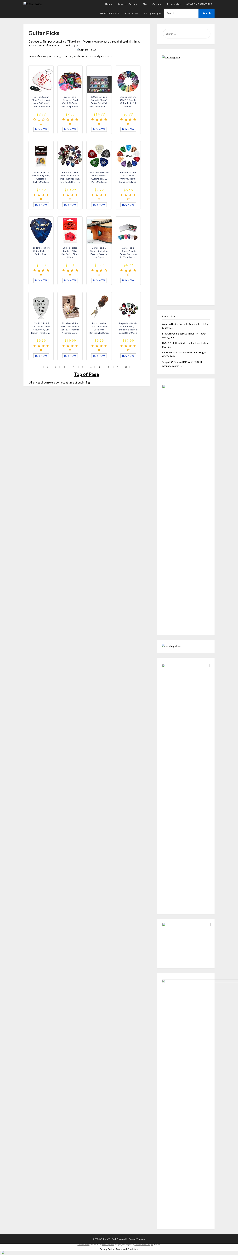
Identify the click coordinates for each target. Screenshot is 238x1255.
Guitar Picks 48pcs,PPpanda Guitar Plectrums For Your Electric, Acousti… (128, 254)
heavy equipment (84, 1245)
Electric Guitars (152, 4)
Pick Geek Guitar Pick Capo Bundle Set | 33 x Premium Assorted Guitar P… (70, 329)
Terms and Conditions (127, 1249)
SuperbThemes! (137, 1239)
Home (108, 4)
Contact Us (131, 13)
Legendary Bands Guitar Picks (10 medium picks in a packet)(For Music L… (128, 329)
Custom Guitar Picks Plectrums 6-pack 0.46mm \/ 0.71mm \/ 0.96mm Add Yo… (41, 103)
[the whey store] (171, 645)
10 (126, 367)
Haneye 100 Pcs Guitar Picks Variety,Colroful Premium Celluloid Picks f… (128, 178)
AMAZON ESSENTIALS (199, 4)
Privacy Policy (107, 1249)
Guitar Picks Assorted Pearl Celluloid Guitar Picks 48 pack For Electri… (70, 103)
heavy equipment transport (144, 1245)
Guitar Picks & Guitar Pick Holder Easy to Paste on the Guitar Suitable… (99, 254)
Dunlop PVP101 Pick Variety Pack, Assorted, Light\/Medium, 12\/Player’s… (41, 178)
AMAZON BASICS (109, 13)
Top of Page (86, 374)
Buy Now (41, 129)
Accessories (174, 4)
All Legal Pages (152, 13)
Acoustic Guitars (127, 4)
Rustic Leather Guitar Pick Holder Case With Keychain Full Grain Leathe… (99, 329)
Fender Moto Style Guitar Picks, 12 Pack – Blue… (41, 250)
